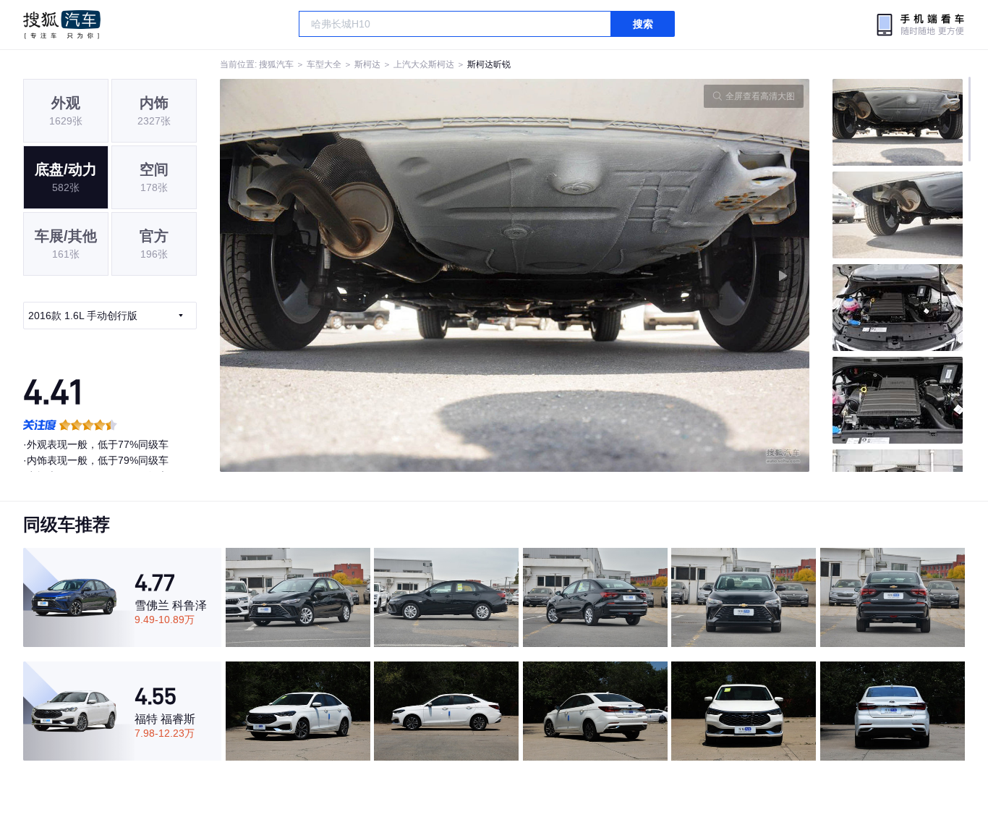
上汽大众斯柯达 (423, 64)
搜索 (643, 24)
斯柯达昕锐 (489, 64)
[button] (367, 275)
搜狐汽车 (62, 24)
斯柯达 (367, 64)
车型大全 (324, 64)
